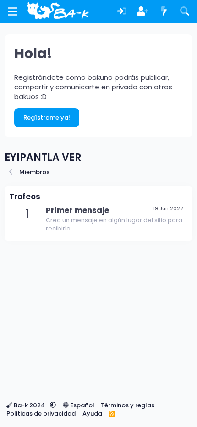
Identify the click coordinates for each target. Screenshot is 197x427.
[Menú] (12, 11)
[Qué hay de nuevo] (164, 11)
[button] (53, 405)
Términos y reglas (127, 405)
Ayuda (92, 413)
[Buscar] (184, 11)
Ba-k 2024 (29, 405)
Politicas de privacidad (41, 413)
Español (81, 405)
